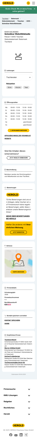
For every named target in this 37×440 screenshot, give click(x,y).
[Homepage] (8, 3)
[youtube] (15, 435)
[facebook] (10, 435)
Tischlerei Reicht (10, 340)
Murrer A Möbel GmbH (12, 348)
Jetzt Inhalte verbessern (18, 158)
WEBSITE (8, 138)
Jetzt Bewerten (18, 232)
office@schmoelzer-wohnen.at (18, 135)
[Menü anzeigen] (33, 3)
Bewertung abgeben (11, 31)
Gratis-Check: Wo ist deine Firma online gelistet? (18, 10)
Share (7, 323)
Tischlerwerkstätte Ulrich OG (15, 362)
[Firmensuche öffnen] (28, 3)
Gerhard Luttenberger (12, 356)
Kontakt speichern (12, 320)
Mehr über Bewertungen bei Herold (18, 217)
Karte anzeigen (18, 272)
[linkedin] (21, 435)
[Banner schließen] (34, 9)
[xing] (26, 435)
